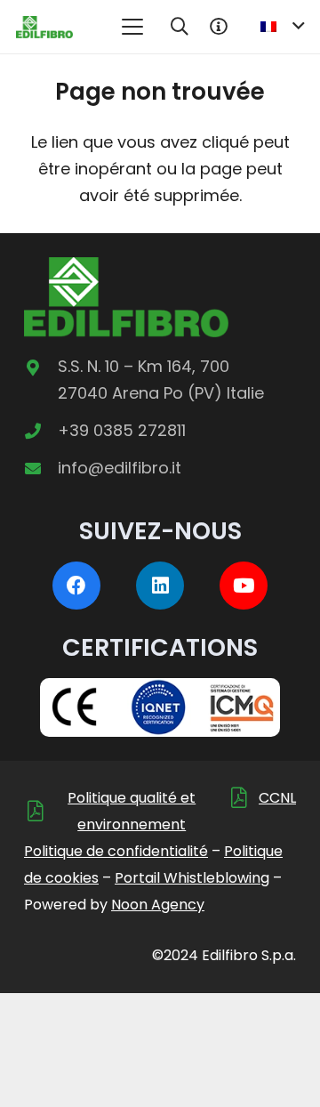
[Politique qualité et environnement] (39, 811)
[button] (132, 26)
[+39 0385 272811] (41, 431)
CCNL (277, 798)
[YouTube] (244, 586)
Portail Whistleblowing (192, 878)
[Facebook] (76, 586)
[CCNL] (243, 798)
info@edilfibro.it (119, 468)
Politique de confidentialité (116, 851)
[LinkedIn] (160, 586)
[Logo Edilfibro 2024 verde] (44, 27)
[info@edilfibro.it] (41, 468)
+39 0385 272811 (122, 430)
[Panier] (218, 26)
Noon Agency (157, 904)
